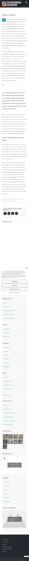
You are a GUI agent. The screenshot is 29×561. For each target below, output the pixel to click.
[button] (27, 268)
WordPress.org (7, 389)
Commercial (7, 347)
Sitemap (4, 544)
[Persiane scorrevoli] (10, 436)
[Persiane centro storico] (5, 436)
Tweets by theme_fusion (14, 465)
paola (4, 199)
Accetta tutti (14, 281)
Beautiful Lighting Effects (10, 310)
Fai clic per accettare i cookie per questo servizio (14, 465)
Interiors (20, 199)
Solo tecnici (14, 285)
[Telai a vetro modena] (20, 441)
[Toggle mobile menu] (26, 2)
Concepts (17, 199)
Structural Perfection (9, 314)
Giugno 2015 (7, 336)
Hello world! (7, 306)
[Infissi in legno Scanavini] (15, 436)
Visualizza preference (14, 289)
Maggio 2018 (7, 329)
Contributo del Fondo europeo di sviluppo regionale (7, 549)
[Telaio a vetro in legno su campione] (10, 441)
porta (5, 303)
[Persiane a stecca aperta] (20, 436)
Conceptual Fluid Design (9, 318)
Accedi (5, 377)
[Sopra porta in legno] (15, 441)
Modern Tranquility (8, 424)
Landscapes (6, 359)
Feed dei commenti (8, 385)
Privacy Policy (17, 292)
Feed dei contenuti (8, 381)
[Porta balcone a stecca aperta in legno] (5, 441)
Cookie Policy (11, 292)
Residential (4, 201)
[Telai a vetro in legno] (5, 446)
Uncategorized (7, 366)
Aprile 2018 (6, 333)
